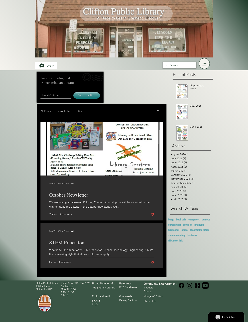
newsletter (64, 111)
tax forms (192, 235)
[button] (158, 111)
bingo (171, 219)
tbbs (80, 111)
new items (199, 224)
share (185, 230)
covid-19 (187, 224)
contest (206, 219)
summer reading (176, 235)
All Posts (45, 111)
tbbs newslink (175, 240)
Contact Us (67, 286)
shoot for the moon (199, 230)
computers (194, 219)
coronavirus (174, 224)
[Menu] (204, 63)
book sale (181, 219)
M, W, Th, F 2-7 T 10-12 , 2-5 (69, 291)
